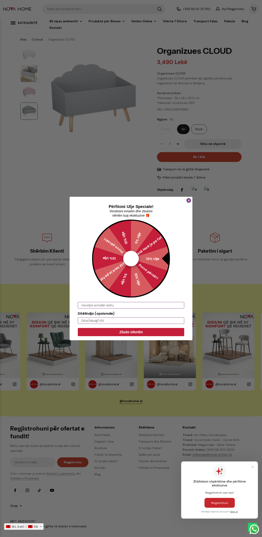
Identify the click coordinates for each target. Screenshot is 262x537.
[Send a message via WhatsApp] (254, 529)
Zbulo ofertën (131, 332)
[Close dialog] (189, 200)
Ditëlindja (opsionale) (96, 313)
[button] (24, 526)
